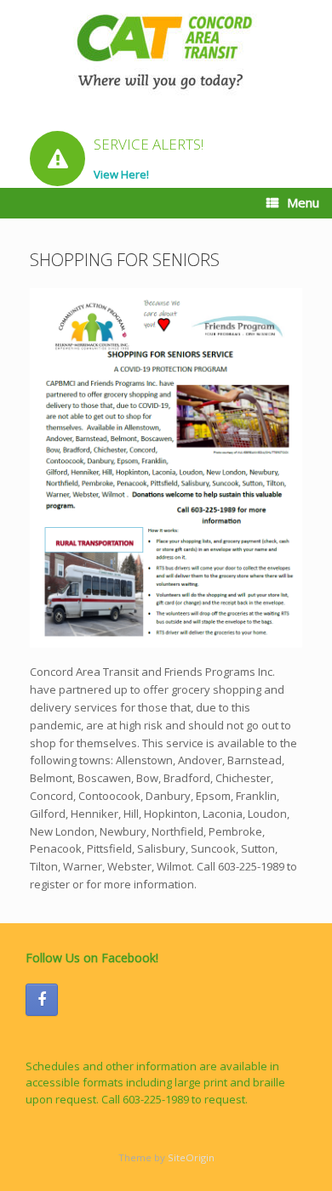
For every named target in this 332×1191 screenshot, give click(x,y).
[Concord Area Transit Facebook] (42, 1000)
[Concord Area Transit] (166, 52)
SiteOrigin (191, 1157)
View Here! (123, 174)
